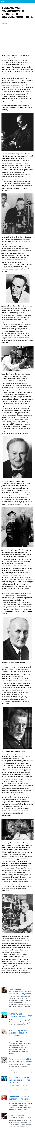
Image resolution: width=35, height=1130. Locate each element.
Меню (3, 1)
